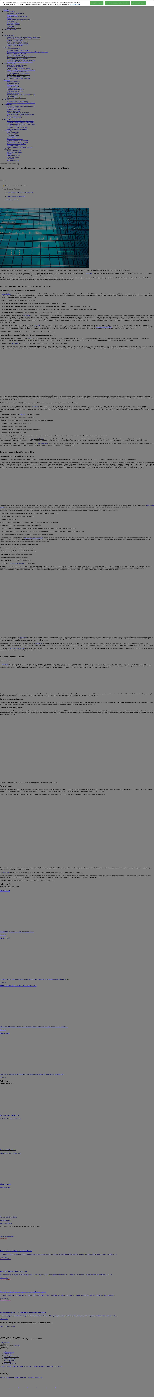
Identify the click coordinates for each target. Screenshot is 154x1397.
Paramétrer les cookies (97, 3)
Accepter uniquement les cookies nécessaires (117, 3)
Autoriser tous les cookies (138, 3)
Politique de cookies (75, 4)
